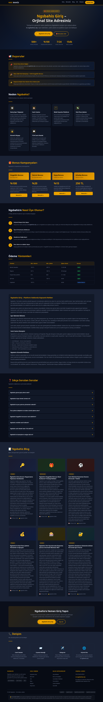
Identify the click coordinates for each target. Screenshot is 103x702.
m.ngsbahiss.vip (80, 677)
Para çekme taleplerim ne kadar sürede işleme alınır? (51, 411)
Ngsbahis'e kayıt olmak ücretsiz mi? (51, 398)
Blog (73, 2)
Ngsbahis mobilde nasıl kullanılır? (51, 423)
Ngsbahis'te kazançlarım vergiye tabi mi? (51, 435)
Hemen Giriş (90, 2)
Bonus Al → (19, 195)
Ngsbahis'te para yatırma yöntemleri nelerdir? (51, 405)
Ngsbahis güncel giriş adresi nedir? (51, 393)
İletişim (82, 2)
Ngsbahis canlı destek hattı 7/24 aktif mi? (51, 429)
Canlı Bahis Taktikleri (57, 679)
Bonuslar (68, 2)
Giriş (63, 2)
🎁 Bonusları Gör (61, 34)
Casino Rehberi (56, 683)
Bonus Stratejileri (57, 676)
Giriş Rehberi (56, 674)
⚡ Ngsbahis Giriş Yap (43, 33)
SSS (77, 2)
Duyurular (32, 685)
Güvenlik (55, 685)
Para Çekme (56, 681)
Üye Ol (61, 622)
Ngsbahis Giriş (33, 674)
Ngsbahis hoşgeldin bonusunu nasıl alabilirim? (51, 417)
